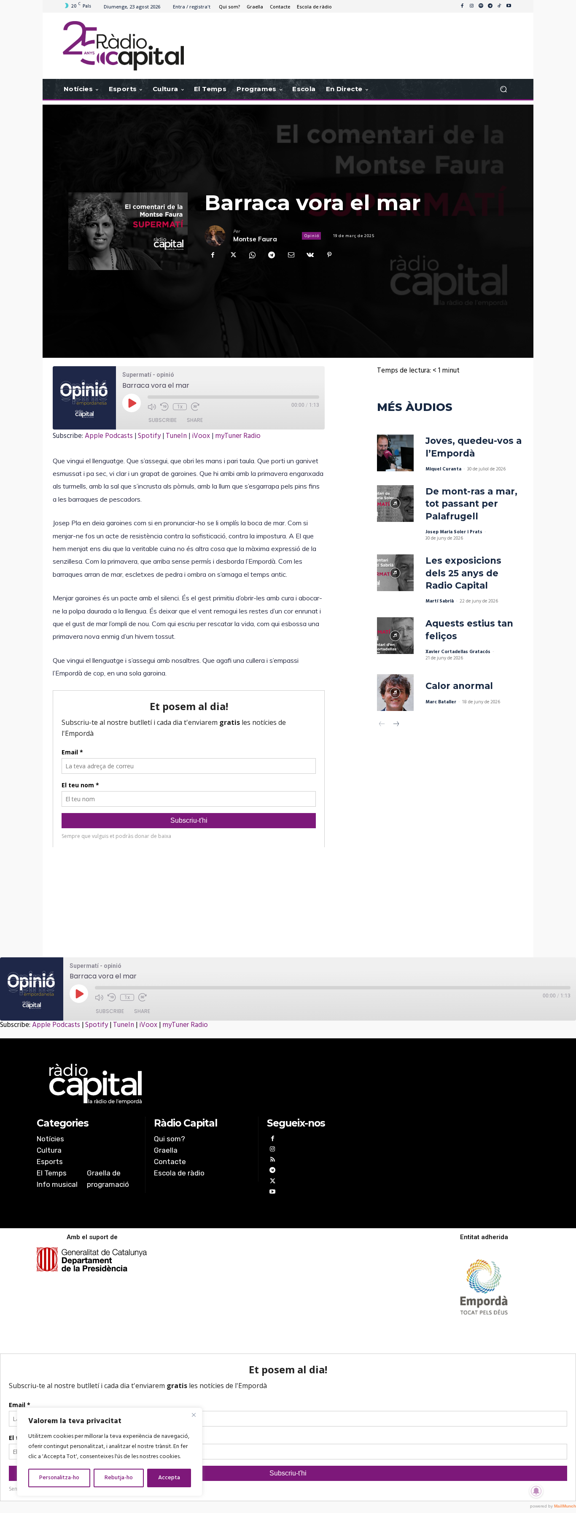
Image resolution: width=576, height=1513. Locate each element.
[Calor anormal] (395, 692)
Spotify (149, 436)
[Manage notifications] (536, 1491)
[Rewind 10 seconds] (164, 407)
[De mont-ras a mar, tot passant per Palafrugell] (395, 503)
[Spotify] (480, 6)
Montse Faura (255, 239)
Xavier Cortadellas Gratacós (457, 652)
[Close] (193, 1415)
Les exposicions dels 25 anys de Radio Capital (463, 573)
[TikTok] (499, 6)
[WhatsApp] (251, 254)
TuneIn (176, 436)
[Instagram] (471, 6)
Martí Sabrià (439, 601)
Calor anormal (459, 686)
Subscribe (162, 420)
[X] (232, 254)
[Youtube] (508, 6)
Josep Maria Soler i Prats (453, 532)
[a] (202, 1084)
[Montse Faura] (219, 235)
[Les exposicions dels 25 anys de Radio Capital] (395, 572)
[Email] (290, 254)
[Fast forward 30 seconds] (195, 407)
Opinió (311, 235)
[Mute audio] (152, 407)
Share (195, 420)
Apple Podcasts (109, 436)
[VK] (309, 254)
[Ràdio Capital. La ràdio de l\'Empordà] (123, 45)
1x (180, 407)
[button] (503, 89)
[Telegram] (490, 6)
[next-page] (395, 725)
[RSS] (272, 1160)
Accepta (169, 1478)
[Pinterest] (329, 254)
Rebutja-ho (119, 1478)
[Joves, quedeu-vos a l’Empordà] (395, 453)
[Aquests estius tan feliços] (395, 635)
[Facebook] (462, 6)
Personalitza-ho (59, 1478)
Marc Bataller (440, 702)
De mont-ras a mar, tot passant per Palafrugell (471, 503)
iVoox (201, 436)
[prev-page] (382, 725)
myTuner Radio (238, 436)
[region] (109, 1452)
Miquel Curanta (443, 469)
